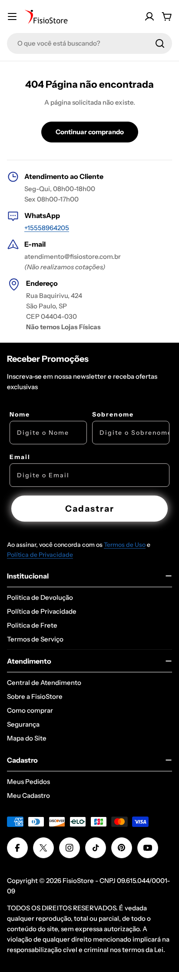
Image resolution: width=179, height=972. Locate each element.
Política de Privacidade (40, 555)
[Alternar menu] (12, 16)
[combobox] (89, 43)
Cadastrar (89, 508)
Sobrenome (113, 414)
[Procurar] (160, 43)
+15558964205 (46, 228)
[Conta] (149, 16)
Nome (20, 414)
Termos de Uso (125, 545)
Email (20, 457)
